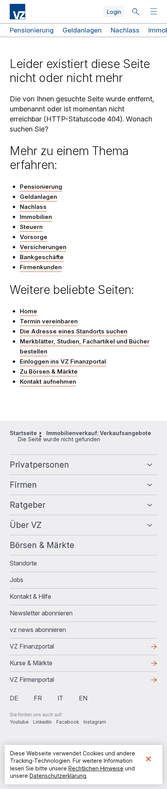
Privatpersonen (39, 465)
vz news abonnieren (38, 630)
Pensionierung (32, 30)
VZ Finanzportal (44, 648)
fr (38, 698)
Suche (135, 11)
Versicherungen (43, 247)
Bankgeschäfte (42, 257)
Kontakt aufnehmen (48, 381)
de (14, 698)
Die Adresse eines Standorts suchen (73, 331)
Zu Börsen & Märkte (49, 371)
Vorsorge (33, 237)
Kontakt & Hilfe (30, 596)
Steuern (31, 227)
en (83, 698)
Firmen (23, 485)
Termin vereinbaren (49, 321)
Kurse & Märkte (43, 665)
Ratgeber (27, 505)
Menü (154, 11)
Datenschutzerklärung (58, 775)
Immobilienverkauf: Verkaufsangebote (98, 433)
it (60, 698)
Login (113, 11)
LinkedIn (42, 722)
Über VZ (26, 525)
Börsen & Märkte (42, 545)
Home (28, 311)
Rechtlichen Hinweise (96, 768)
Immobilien (36, 216)
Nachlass (125, 30)
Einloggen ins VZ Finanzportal (63, 362)
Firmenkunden (41, 267)
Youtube (19, 722)
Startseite (23, 433)
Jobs (16, 580)
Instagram (95, 722)
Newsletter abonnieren (41, 613)
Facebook (67, 722)
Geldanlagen (82, 30)
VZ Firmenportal (44, 682)
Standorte (23, 563)
